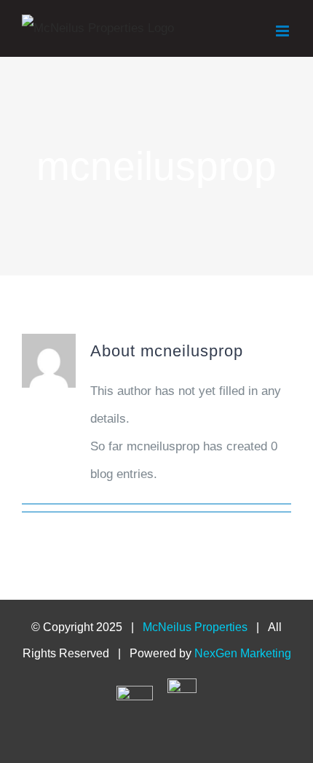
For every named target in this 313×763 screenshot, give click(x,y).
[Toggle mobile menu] (283, 31)
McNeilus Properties (195, 627)
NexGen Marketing (242, 653)
